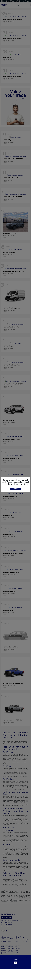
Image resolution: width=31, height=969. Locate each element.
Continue (15, 488)
